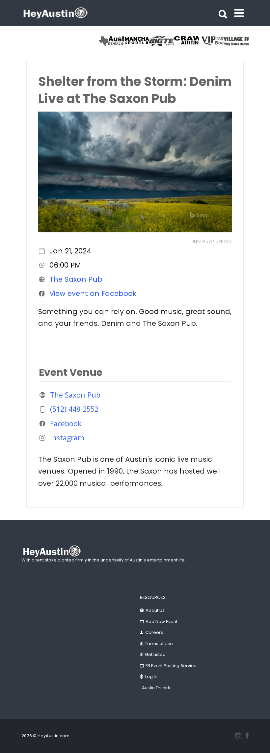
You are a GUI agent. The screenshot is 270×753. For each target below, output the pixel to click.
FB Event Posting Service (171, 665)
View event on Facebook (92, 293)
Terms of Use (159, 643)
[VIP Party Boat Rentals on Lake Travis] (211, 41)
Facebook (66, 423)
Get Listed (155, 654)
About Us (155, 610)
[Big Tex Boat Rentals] (161, 41)
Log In (151, 676)
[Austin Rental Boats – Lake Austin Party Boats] (111, 41)
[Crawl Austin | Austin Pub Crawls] (186, 41)
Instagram (67, 437)
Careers (154, 632)
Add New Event (161, 621)
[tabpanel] (236, 41)
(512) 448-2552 (74, 409)
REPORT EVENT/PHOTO (212, 241)
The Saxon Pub (75, 279)
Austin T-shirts (157, 688)
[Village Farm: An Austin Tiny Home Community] (236, 41)
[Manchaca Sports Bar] (136, 41)
